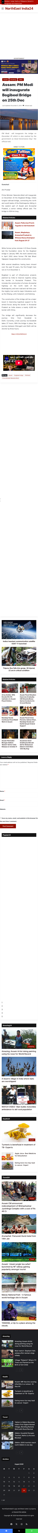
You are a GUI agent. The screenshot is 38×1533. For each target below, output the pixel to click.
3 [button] (2, 1009)
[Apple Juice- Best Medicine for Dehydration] (7, 1156)
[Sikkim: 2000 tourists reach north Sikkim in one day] (7, 1445)
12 (14, 1482)
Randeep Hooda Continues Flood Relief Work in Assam (10, 720)
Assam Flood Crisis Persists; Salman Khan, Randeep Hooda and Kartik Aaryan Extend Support (28, 722)
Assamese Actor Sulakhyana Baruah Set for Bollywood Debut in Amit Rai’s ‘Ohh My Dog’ (27, 745)
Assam (5, 79)
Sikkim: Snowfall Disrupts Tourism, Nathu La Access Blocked (25, 1435)
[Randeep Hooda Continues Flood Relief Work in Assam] (10, 711)
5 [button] (2, 1016)
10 (4, 1482)
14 (24, 1482)
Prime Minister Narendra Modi (10, 378)
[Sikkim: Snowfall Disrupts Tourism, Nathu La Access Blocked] (7, 1436)
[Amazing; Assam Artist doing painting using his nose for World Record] (7, 1344)
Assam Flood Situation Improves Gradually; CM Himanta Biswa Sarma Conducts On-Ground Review (28, 699)
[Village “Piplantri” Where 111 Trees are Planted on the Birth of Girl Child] (7, 1363)
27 (19, 1490)
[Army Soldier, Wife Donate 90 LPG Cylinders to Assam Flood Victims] (10, 688)
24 (4, 1490)
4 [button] (2, 1013)
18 (9, 1486)
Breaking (13, 79)
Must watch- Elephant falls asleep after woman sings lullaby (25, 1353)
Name (2, 791)
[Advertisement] (19, 35)
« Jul (3, 1500)
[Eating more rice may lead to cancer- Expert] (7, 1166)
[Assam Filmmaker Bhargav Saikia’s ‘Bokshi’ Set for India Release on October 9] (10, 734)
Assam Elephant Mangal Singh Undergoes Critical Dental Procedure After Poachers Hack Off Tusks (18, 400)
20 (19, 1486)
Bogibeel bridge (18, 375)
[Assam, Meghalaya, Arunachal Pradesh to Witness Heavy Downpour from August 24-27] (7, 235)
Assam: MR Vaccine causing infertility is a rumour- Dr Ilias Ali (25, 1384)
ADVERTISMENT (19, 58)
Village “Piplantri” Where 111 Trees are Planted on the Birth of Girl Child (25, 1362)
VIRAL (21, 79)
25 (9, 1490)
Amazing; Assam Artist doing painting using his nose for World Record (24, 1343)
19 (14, 1486)
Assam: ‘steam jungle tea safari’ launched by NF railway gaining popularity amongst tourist (16, 1266)
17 (4, 1486)
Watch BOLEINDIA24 (19, 334)
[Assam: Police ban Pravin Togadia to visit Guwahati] (7, 225)
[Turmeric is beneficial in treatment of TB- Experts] (7, 1394)
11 (9, 1482)
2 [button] (2, 1006)
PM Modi (27, 375)
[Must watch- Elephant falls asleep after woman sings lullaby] (7, 1354)
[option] (19, 395)
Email (2, 800)
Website (2, 809)
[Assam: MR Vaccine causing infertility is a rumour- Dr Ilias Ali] (7, 1385)
